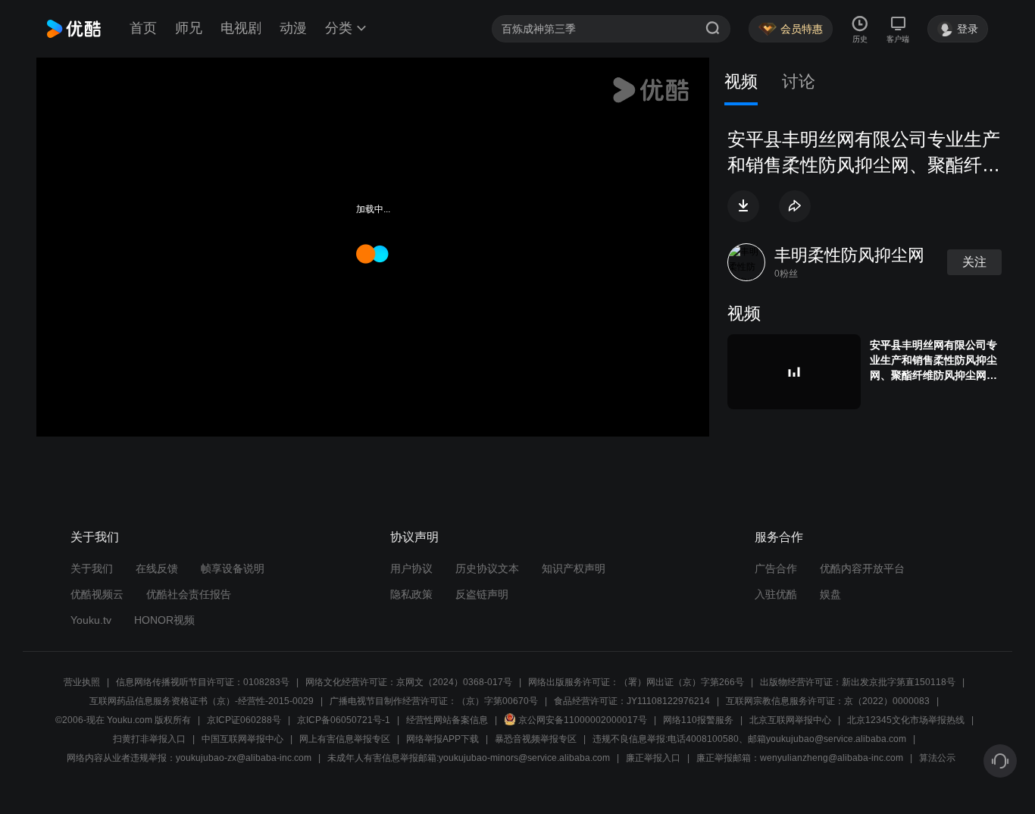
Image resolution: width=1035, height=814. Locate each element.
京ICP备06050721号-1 (343, 720)
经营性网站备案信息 (447, 720)
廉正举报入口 (653, 758)
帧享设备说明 (232, 568)
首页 (143, 28)
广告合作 (776, 568)
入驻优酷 (776, 594)
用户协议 (411, 568)
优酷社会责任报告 (188, 594)
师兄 (188, 28)
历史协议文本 (487, 568)
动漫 (293, 28)
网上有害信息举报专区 (344, 739)
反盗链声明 (481, 594)
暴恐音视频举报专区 (536, 739)
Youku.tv (90, 620)
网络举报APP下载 (442, 739)
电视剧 (240, 28)
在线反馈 (157, 568)
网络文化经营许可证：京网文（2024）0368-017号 (408, 682)
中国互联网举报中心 (242, 739)
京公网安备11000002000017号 (582, 720)
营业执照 (82, 682)
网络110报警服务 (698, 720)
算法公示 (937, 758)
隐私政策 (411, 594)
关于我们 (91, 568)
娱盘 (830, 594)
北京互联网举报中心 (790, 720)
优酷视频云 (97, 594)
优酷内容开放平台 (862, 568)
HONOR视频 (164, 620)
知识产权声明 (573, 568)
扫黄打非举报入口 (149, 739)
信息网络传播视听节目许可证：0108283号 (202, 682)
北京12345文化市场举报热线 (906, 720)
